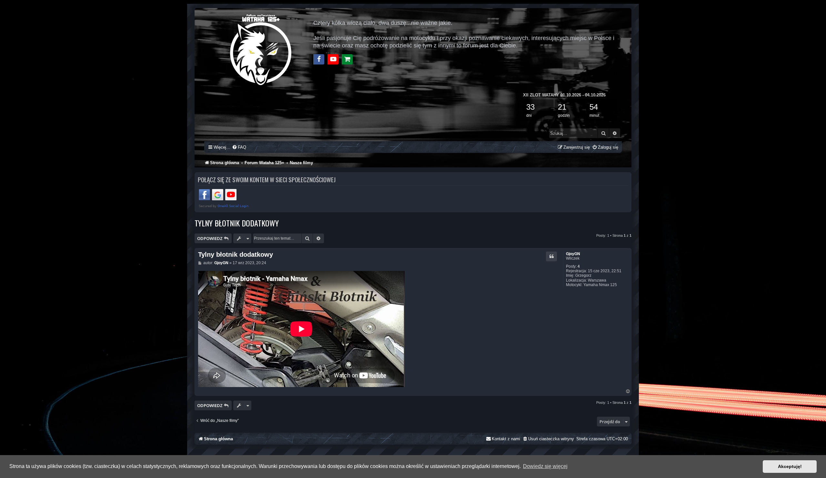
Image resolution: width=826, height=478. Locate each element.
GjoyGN (573, 254)
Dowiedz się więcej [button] (545, 466)
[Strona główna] (261, 48)
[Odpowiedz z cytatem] (551, 256)
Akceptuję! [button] (790, 466)
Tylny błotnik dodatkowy (237, 223)
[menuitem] (239, 147)
